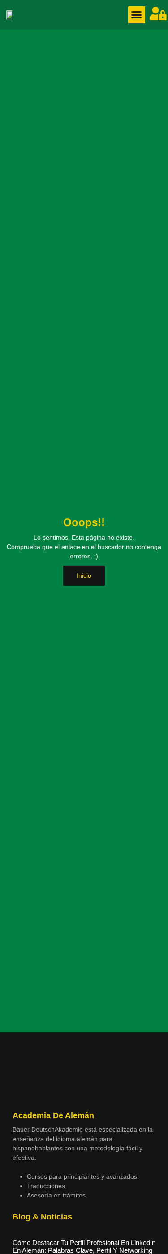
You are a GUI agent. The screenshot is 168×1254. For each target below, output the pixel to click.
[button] (136, 14)
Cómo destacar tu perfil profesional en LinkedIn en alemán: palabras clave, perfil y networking (84, 1246)
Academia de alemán (53, 1115)
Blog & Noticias (42, 1216)
